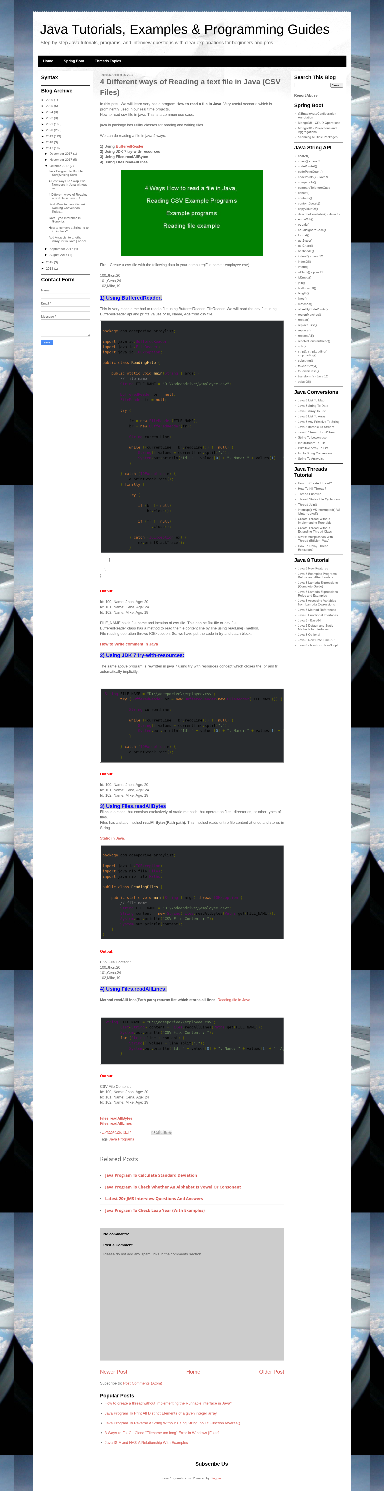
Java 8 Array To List (312, 411)
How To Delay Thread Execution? (313, 547)
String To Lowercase (312, 437)
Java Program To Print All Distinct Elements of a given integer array (161, 1413)
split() (302, 346)
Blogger (215, 1478)
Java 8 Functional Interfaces (318, 615)
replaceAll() (306, 335)
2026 (50, 100)
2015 (50, 262)
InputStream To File (312, 443)
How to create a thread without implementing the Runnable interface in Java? (168, 1403)
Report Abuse (306, 95)
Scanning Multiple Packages (318, 137)
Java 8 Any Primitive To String (319, 421)
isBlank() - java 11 (310, 272)
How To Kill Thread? (312, 488)
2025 (50, 106)
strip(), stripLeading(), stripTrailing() (313, 353)
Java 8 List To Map (311, 400)
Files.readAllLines (116, 1123)
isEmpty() (304, 277)
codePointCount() (310, 171)
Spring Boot (74, 61)
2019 (50, 136)
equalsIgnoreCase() (312, 230)
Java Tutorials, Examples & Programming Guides (185, 29)
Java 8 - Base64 (309, 620)
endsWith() (305, 219)
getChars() (305, 245)
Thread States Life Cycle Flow (319, 499)
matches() (305, 304)
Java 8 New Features (313, 568)
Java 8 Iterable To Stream (316, 427)
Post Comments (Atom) (142, 1383)
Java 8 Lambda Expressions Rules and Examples (318, 593)
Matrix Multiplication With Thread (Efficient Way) (315, 538)
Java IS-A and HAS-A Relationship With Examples (146, 1443)
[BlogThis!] (157, 1132)
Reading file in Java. (234, 1000)
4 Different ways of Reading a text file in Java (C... (68, 196)
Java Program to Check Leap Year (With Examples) (155, 1210)
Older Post (271, 1372)
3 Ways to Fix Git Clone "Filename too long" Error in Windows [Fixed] (162, 1433)
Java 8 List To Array (312, 416)
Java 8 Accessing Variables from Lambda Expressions (317, 602)
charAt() (303, 156)
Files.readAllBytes (116, 1118)
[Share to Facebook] (166, 1132)
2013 (50, 268)
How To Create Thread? (315, 483)
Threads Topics (108, 61)
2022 (50, 118)
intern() (303, 267)
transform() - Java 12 (313, 376)
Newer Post (113, 1372)
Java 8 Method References (317, 609)
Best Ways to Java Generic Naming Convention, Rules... (67, 208)
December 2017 (61, 153)
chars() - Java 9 (309, 161)
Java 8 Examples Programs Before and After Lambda (317, 575)
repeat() (303, 319)
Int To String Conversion (315, 453)
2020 (50, 130)
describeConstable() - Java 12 (319, 214)
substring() (305, 360)
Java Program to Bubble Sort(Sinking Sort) (66, 173)
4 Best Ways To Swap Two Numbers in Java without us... (68, 184)
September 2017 (62, 249)
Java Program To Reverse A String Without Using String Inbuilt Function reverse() (172, 1423)
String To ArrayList (311, 458)
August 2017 (59, 255)
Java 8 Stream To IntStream (317, 432)
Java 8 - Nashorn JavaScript (318, 645)
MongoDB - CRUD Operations (319, 122)
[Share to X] (161, 1132)
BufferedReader (130, 146)
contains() (305, 198)
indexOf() (304, 261)
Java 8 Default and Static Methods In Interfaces (315, 627)
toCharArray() (307, 366)
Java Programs (121, 1139)
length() (303, 293)
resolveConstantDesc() (314, 341)
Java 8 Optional (309, 634)
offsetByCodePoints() (313, 309)
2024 (50, 112)
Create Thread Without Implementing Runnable (315, 520)
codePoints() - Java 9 (313, 177)
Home (48, 61)
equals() (304, 224)
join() (301, 283)
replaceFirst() (307, 325)
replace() (304, 330)
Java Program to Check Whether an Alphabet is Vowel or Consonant (173, 1187)
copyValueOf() (308, 208)
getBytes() (305, 240)
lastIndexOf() (307, 288)
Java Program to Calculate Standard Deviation (151, 1175)
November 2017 (61, 159)
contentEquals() (309, 203)
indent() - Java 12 (310, 256)
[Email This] (153, 1132)
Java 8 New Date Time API (316, 640)
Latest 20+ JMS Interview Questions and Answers (154, 1198)
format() (303, 235)
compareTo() (307, 182)
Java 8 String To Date (313, 405)
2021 (50, 124)
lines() (302, 298)
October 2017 (60, 166)
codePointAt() (307, 166)
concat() (304, 192)
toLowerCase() (308, 371)
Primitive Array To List (313, 448)
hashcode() (306, 251)
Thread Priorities (309, 494)
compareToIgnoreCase (314, 187)
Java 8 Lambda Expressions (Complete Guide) (318, 584)
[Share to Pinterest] (170, 1132)
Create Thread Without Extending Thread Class (315, 529)
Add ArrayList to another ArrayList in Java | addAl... (69, 239)
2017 (50, 148)
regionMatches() (309, 314)
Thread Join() (307, 504)
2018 (50, 142)
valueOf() (304, 381)
